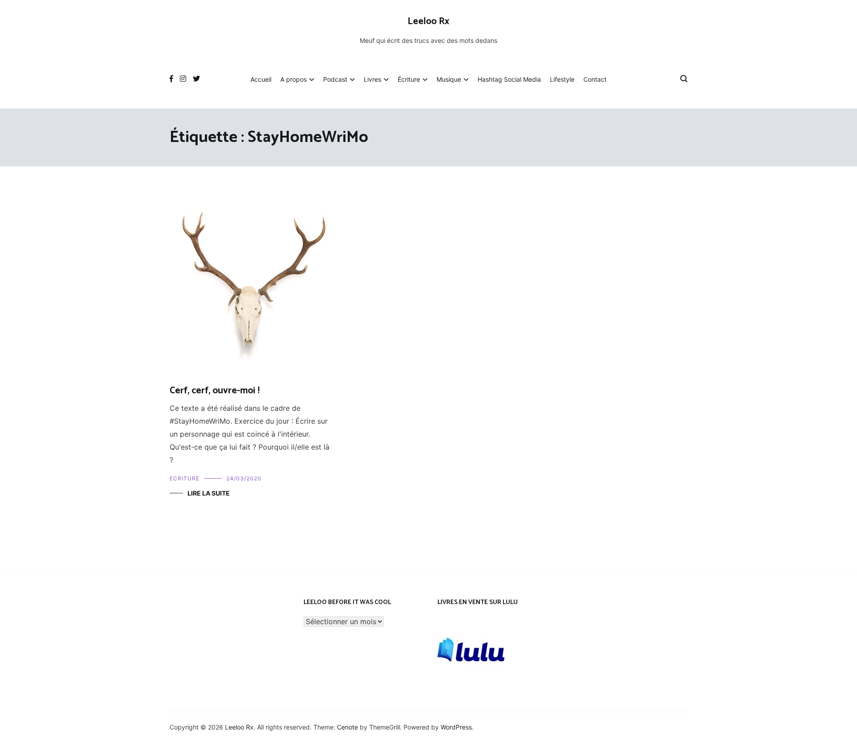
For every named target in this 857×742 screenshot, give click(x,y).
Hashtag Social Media (509, 79)
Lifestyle (562, 79)
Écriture (409, 79)
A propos (293, 79)
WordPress (456, 727)
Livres (372, 79)
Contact (595, 79)
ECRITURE (185, 478)
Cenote (347, 727)
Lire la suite (208, 493)
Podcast (335, 79)
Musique (449, 79)
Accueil (260, 79)
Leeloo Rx (428, 21)
